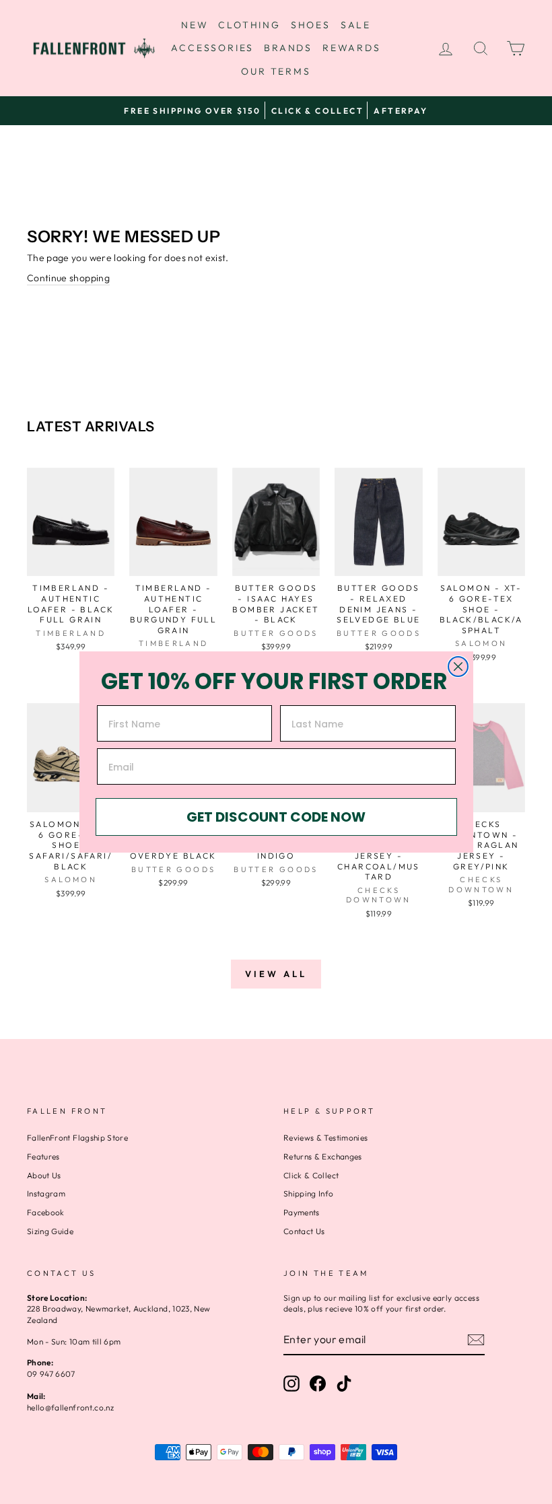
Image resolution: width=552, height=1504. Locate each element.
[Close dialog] (458, 666)
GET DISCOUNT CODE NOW (276, 817)
